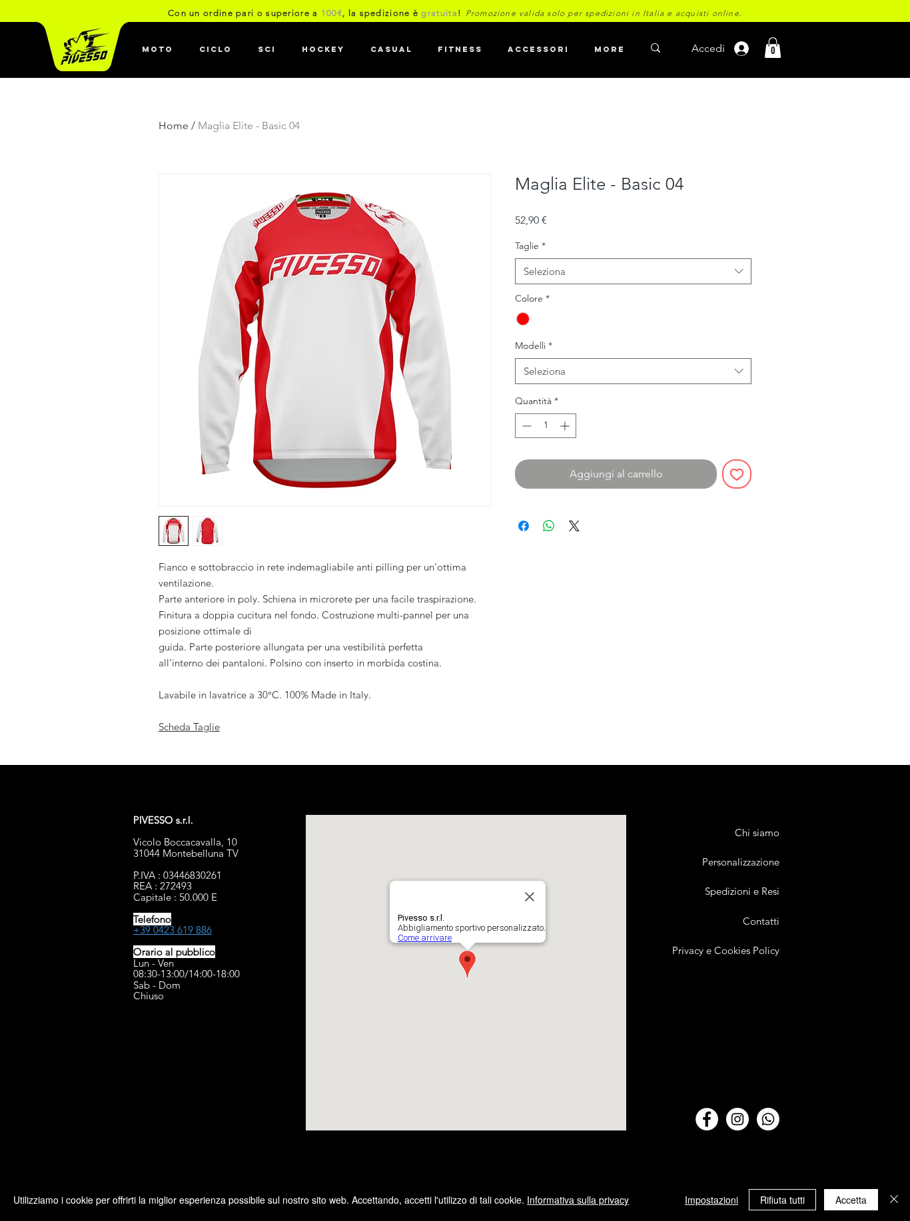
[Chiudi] (894, 1199)
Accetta (851, 1199)
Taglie (530, 246)
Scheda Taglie (189, 726)
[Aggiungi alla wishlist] (736, 474)
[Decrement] (525, 425)
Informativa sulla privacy (578, 1199)
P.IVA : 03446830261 (177, 875)
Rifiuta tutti (782, 1199)
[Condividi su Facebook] (524, 526)
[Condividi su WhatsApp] (549, 526)
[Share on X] (574, 526)
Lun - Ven (153, 963)
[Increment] (566, 425)
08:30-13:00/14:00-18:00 (186, 973)
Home (174, 125)
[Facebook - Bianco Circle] (706, 1119)
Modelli (533, 346)
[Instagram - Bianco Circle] (737, 1119)
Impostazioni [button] (711, 1199)
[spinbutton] (546, 425)
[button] (215, 43)
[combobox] (633, 271)
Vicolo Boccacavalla (177, 842)
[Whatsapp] (768, 1119)
